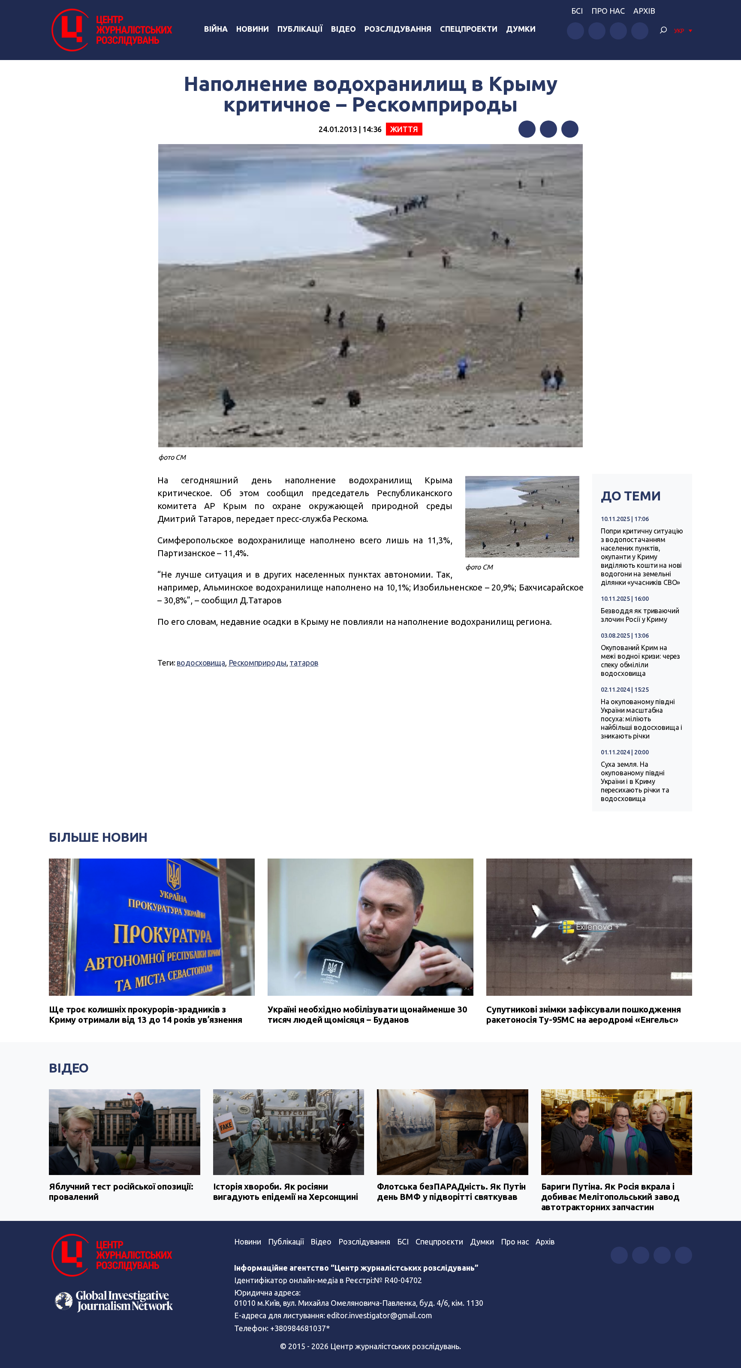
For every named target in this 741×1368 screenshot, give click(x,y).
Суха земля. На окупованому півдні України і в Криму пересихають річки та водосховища (635, 781)
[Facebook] (527, 129)
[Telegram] (569, 129)
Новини (252, 28)
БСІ (577, 10)
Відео (343, 28)
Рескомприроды (257, 662)
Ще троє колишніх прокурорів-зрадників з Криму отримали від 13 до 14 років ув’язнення (145, 1014)
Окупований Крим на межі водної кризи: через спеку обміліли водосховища (640, 660)
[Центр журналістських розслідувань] (110, 30)
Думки (521, 28)
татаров (303, 662)
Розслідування (397, 28)
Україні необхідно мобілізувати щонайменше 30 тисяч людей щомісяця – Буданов (367, 1014)
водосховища (201, 662)
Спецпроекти (468, 28)
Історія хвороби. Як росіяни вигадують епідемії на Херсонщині (285, 1191)
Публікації (299, 28)
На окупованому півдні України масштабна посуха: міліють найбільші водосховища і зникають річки (642, 719)
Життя (404, 129)
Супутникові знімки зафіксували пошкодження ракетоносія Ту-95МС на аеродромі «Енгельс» (583, 1014)
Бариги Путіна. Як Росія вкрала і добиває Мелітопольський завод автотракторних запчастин (610, 1196)
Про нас (608, 10)
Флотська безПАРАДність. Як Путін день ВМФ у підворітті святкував (451, 1191)
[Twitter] (548, 129)
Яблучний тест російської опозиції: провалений (121, 1191)
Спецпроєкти (439, 1241)
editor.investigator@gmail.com (379, 1315)
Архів (644, 10)
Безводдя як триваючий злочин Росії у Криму (640, 615)
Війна (216, 28)
